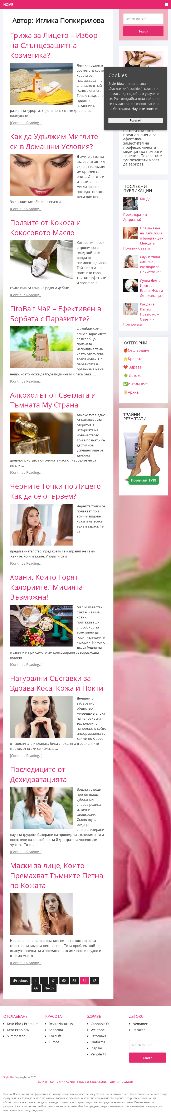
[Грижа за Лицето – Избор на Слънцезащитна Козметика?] (41, 84)
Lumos (54, 1042)
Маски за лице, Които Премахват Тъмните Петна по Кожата (56, 875)
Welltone (98, 1030)
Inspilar (96, 1048)
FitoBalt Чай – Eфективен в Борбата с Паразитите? (55, 313)
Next (48, 988)
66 (36, 988)
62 (64, 980)
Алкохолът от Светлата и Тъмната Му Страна (53, 400)
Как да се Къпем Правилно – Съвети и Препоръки (141, 314)
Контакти (56, 1082)
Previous (21, 980)
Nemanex (140, 1024)
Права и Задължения (92, 1082)
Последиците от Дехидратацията (38, 774)
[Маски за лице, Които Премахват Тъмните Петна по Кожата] (41, 914)
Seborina (56, 1030)
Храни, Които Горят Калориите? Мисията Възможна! (46, 587)
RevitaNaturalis (61, 1024)
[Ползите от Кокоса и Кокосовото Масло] (41, 261)
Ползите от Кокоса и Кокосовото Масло (45, 227)
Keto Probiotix (18, 1030)
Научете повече (145, 108)
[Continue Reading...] (26, 122)
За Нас (43, 1082)
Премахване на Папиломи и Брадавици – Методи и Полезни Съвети (143, 238)
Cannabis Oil (100, 1024)
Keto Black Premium (23, 1024)
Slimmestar (16, 1036)
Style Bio (8, 1077)
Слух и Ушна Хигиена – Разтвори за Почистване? (150, 264)
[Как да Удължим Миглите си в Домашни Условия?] (41, 175)
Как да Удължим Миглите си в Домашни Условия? (54, 141)
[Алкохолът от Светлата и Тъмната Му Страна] (41, 433)
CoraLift (55, 1036)
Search (143, 31)
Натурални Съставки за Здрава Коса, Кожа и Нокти (56, 683)
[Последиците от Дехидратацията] (41, 808)
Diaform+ (98, 1042)
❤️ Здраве (132, 367)
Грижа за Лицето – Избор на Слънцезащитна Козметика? (54, 45)
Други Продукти (121, 1082)
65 (95, 980)
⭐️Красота (132, 358)
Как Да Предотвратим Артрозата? (137, 209)
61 (54, 980)
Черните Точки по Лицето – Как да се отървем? (58, 491)
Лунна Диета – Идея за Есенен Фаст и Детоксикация (151, 288)
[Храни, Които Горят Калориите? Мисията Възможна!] (41, 626)
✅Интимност (135, 383)
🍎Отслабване (136, 350)
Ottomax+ (98, 1036)
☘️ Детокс (132, 375)
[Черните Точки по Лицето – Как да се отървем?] (41, 525)
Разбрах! (135, 120)
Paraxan (139, 1030)
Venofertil (98, 1054)
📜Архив (131, 392)
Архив (70, 1082)
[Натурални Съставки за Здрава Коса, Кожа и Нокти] (41, 717)
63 (74, 980)
